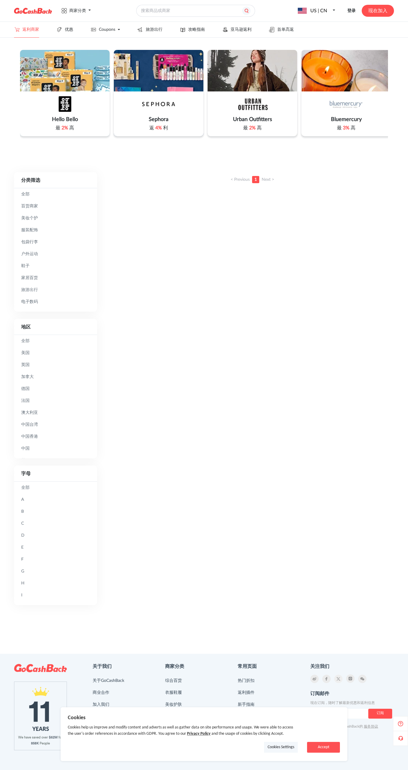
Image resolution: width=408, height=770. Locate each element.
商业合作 (101, 693)
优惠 (69, 29)
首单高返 (285, 29)
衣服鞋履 (173, 693)
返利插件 (246, 693)
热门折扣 (246, 681)
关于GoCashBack (108, 681)
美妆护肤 (173, 704)
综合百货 (173, 681)
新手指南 (246, 704)
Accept (323, 747)
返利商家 (30, 29)
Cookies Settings (281, 747)
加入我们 (101, 704)
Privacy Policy (199, 733)
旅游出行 (154, 29)
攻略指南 (196, 29)
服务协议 (371, 726)
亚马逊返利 (241, 29)
